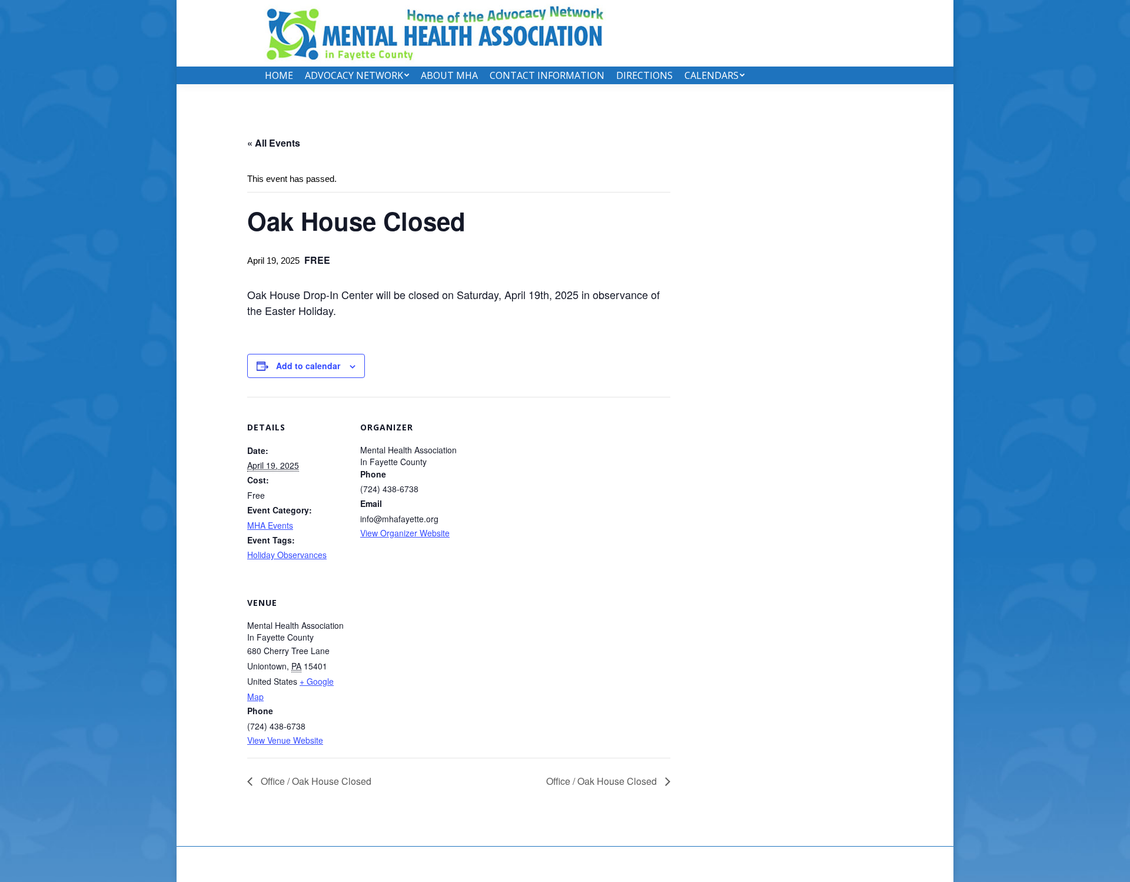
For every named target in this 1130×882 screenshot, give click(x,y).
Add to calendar (308, 366)
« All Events (273, 143)
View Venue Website (285, 740)
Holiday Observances (287, 555)
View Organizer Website (405, 533)
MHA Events (270, 525)
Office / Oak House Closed (314, 781)
